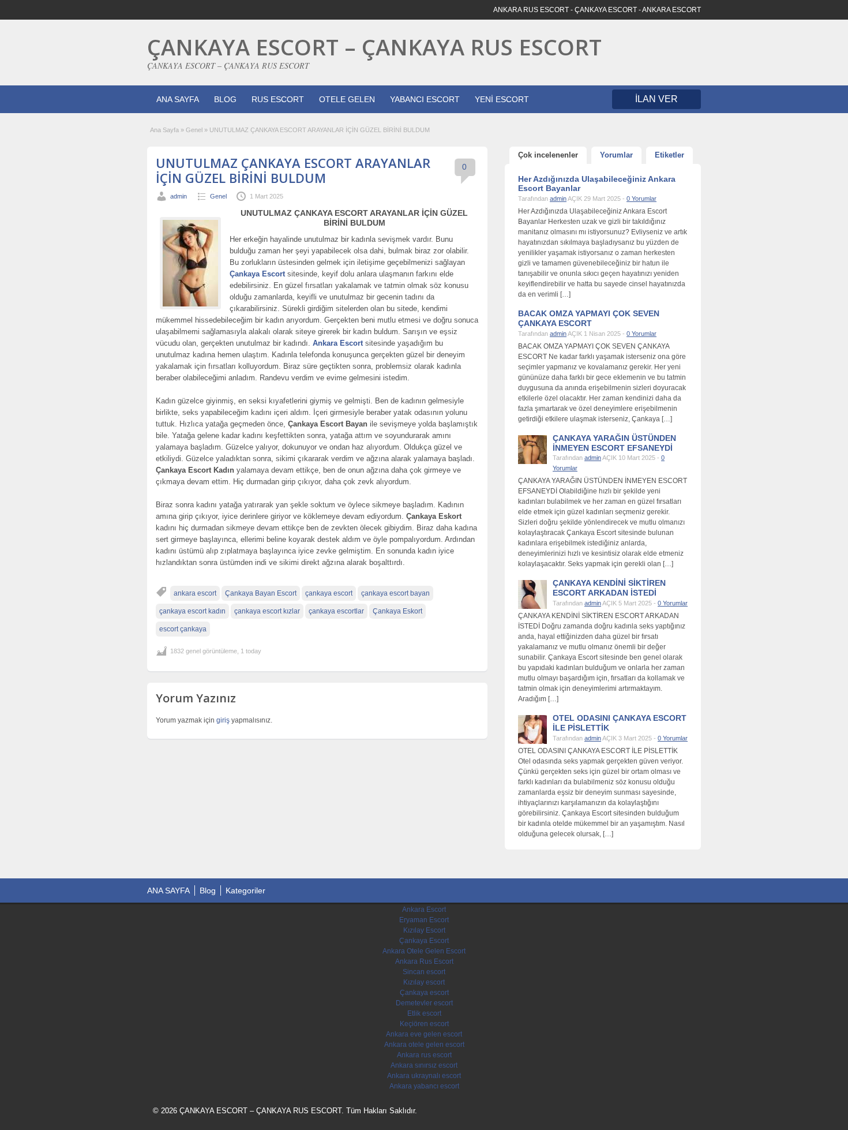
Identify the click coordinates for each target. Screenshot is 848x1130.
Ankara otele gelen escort (424, 1045)
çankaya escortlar (336, 611)
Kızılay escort (424, 982)
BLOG (225, 99)
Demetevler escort (424, 1003)
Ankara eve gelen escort (424, 1034)
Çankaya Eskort (397, 611)
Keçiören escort (424, 1024)
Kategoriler (245, 890)
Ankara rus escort (424, 1055)
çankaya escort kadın (192, 611)
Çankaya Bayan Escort (261, 593)
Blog (208, 890)
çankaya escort (328, 593)
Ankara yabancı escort (424, 1086)
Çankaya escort (424, 993)
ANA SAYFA (177, 99)
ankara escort (195, 593)
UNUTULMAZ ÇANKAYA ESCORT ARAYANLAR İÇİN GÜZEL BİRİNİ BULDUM (293, 170)
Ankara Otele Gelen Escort (424, 951)
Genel (194, 129)
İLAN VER (656, 99)
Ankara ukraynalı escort (424, 1076)
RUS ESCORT (278, 99)
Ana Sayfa (164, 129)
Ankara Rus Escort (424, 961)
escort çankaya (183, 629)
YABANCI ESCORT (425, 99)
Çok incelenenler (548, 155)
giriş (223, 720)
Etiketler (669, 155)
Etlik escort (424, 1013)
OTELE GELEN (347, 99)
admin (178, 196)
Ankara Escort (424, 910)
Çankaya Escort (424, 941)
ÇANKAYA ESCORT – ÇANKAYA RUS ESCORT (374, 47)
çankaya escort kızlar (267, 611)
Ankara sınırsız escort (424, 1065)
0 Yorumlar (641, 198)
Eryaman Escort (424, 920)
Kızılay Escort (424, 930)
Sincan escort (424, 972)
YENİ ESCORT (502, 99)
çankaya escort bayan (395, 593)
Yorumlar (616, 155)
